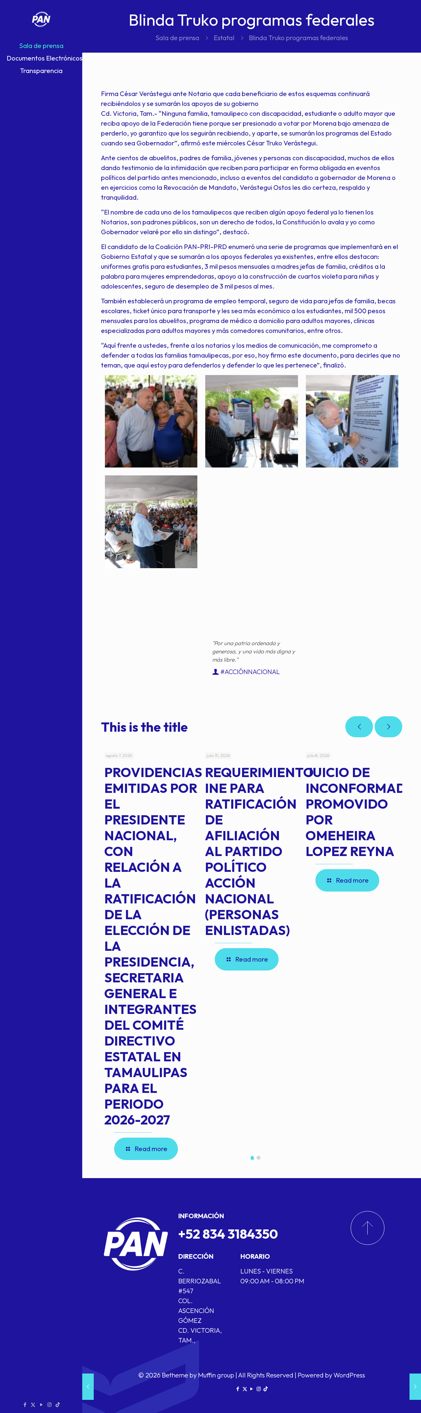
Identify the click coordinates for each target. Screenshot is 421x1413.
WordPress (349, 1375)
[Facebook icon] (24, 1404)
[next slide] (388, 726)
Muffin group (216, 1375)
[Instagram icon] (49, 1404)
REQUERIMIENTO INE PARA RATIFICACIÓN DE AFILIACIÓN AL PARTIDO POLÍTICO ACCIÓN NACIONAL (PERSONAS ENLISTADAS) (259, 851)
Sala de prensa (177, 38)
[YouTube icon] (41, 1404)
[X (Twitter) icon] (33, 1404)
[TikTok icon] (57, 1404)
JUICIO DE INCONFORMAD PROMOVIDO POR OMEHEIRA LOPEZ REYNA (356, 811)
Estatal (224, 38)
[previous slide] (359, 726)
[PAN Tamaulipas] (41, 20)
